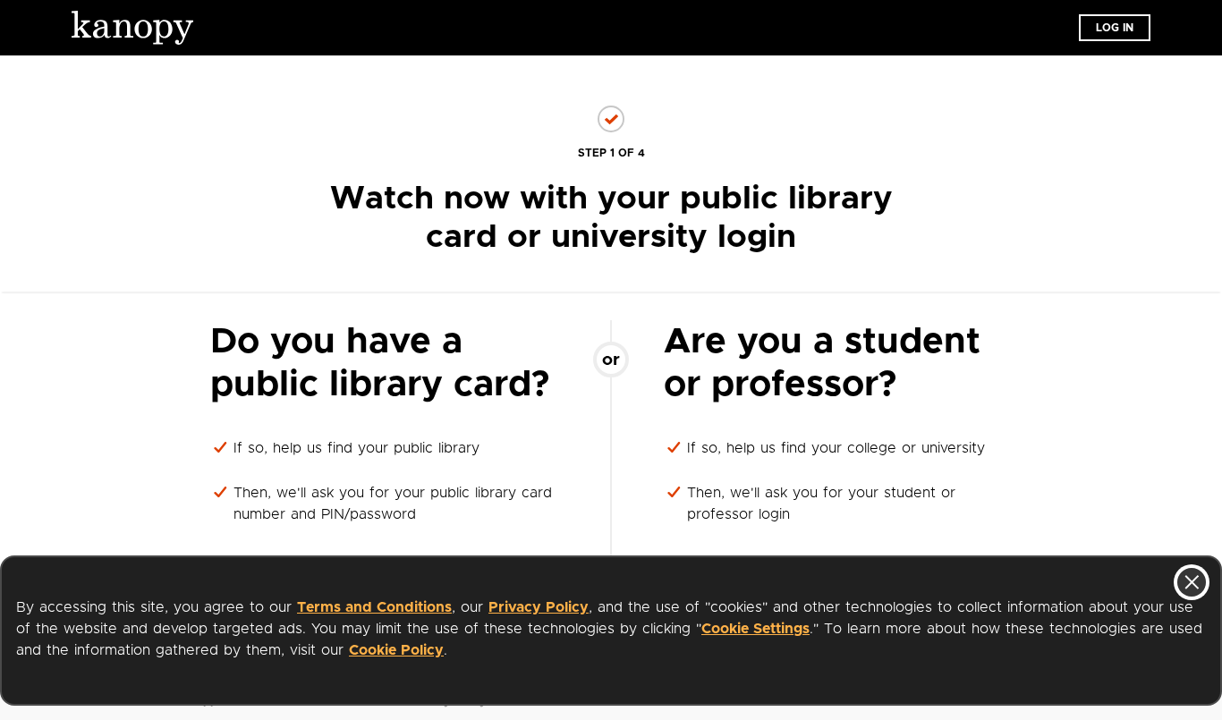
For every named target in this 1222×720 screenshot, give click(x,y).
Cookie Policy (396, 650)
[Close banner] (1191, 582)
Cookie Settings (755, 629)
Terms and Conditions (374, 607)
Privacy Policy (538, 607)
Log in (1114, 27)
